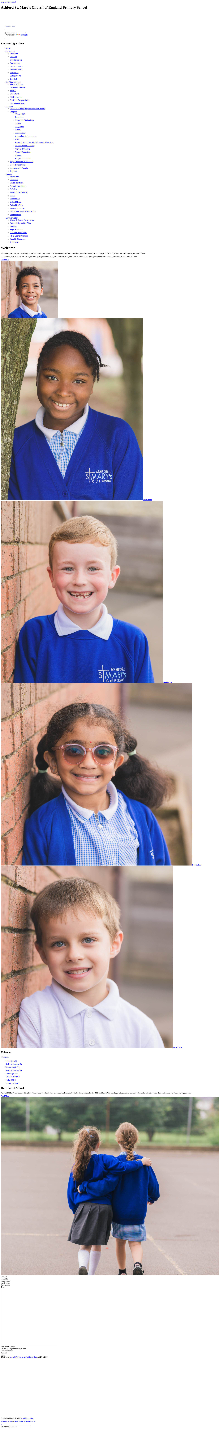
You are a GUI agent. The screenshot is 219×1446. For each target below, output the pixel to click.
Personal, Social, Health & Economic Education (34, 143)
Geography (19, 127)
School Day (15, 199)
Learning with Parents (19, 168)
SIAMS (13, 91)
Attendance (14, 176)
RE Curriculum (16, 97)
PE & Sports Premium (19, 236)
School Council (16, 69)
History (17, 130)
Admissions (15, 63)
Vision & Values (16, 84)
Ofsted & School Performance (22, 220)
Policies (13, 226)
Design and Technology (24, 120)
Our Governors (16, 60)
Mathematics (20, 133)
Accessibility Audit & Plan (20, 223)
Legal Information (27, 1418)
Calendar (14, 180)
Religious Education (23, 158)
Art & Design (20, 114)
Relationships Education (24, 146)
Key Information (11, 218)
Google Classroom (17, 165)
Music (17, 139)
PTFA (12, 196)
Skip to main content (8, 2)
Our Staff (13, 57)
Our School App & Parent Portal (23, 212)
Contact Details (16, 66)
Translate (24, 35)
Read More (5, 260)
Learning (9, 107)
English (18, 123)
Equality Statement (17, 239)
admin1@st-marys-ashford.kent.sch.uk (24, 1357)
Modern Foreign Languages (26, 136)
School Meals (15, 202)
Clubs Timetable (16, 183)
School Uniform (16, 205)
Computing (19, 117)
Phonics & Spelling (22, 149)
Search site (5, 1427)
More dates (5, 1057)
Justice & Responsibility (19, 100)
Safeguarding (15, 76)
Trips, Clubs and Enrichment (21, 162)
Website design (6, 1421)
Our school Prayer (17, 103)
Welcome (14, 54)
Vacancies (14, 73)
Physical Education (22, 152)
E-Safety (13, 189)
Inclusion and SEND (18, 233)
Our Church (14, 94)
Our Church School (13, 82)
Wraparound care (17, 208)
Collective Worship (17, 87)
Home (7, 48)
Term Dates (14, 242)
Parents (8, 174)
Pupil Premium (16, 229)
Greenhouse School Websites (24, 1421)
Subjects (13, 112)
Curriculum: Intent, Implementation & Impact (27, 109)
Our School (10, 51)
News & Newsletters (18, 186)
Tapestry (13, 171)
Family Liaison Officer (19, 192)
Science (18, 155)
